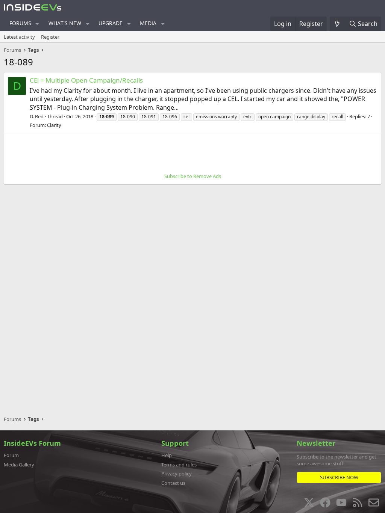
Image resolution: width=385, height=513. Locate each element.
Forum (11, 455)
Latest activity (19, 36)
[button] (37, 24)
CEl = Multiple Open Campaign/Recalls (86, 80)
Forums (20, 23)
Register (50, 36)
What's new (65, 23)
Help (166, 455)
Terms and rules (179, 464)
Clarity (54, 125)
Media (148, 23)
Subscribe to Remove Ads (192, 176)
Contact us (173, 483)
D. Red (37, 116)
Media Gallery (19, 464)
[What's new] (337, 24)
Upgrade (111, 23)
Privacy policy (176, 473)
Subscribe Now (339, 477)
